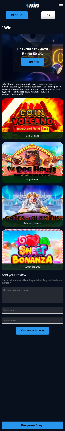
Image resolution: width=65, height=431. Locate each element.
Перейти (33, 61)
